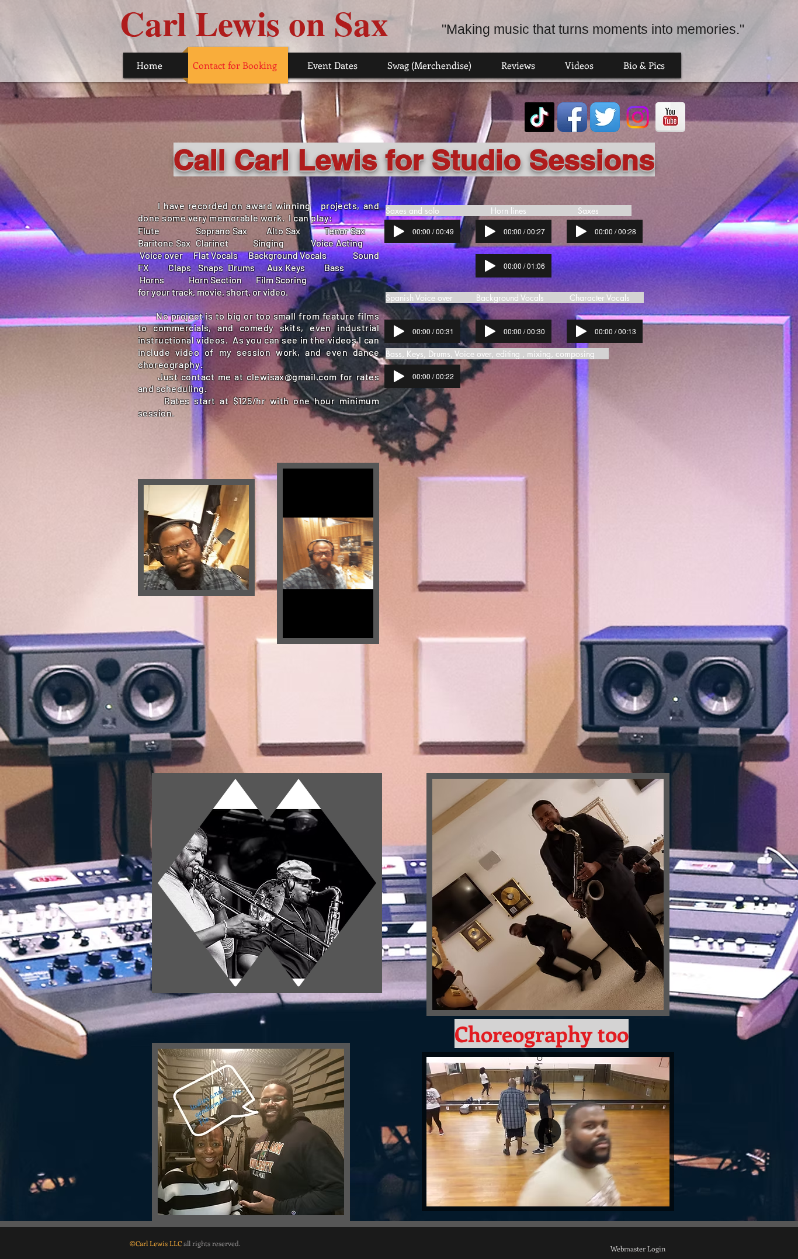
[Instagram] (638, 117)
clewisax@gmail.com (292, 376)
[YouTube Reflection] (670, 117)
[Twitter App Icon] (605, 117)
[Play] (399, 231)
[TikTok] (539, 117)
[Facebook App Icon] (572, 117)
